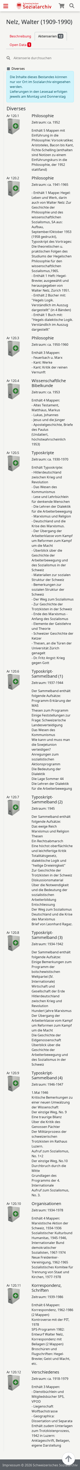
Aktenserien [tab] (50, 36)
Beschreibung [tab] (20, 36)
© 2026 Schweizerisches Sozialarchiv (49, 1465)
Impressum (11, 1465)
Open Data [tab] (20, 45)
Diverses (18, 68)
